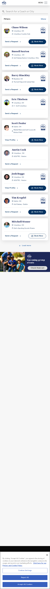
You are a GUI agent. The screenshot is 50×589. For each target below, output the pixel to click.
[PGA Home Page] (4, 3)
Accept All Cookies (25, 584)
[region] (25, 570)
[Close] (47, 555)
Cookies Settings (25, 570)
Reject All (25, 577)
